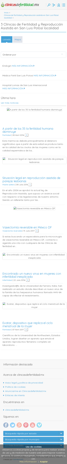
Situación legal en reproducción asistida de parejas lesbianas (31, 179)
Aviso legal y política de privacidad (24, 382)
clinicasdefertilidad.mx (17, 409)
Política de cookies (15, 386)
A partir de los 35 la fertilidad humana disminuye (27, 130)
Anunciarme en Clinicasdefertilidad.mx (25, 391)
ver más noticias (10, 102)
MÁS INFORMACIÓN (22, 65)
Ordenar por (9, 54)
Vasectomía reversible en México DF (27, 227)
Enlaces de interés (15, 395)
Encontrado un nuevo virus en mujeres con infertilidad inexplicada (31, 275)
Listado (7, 39)
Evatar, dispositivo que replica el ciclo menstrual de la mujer (27, 324)
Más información (28, 461)
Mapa (18, 39)
